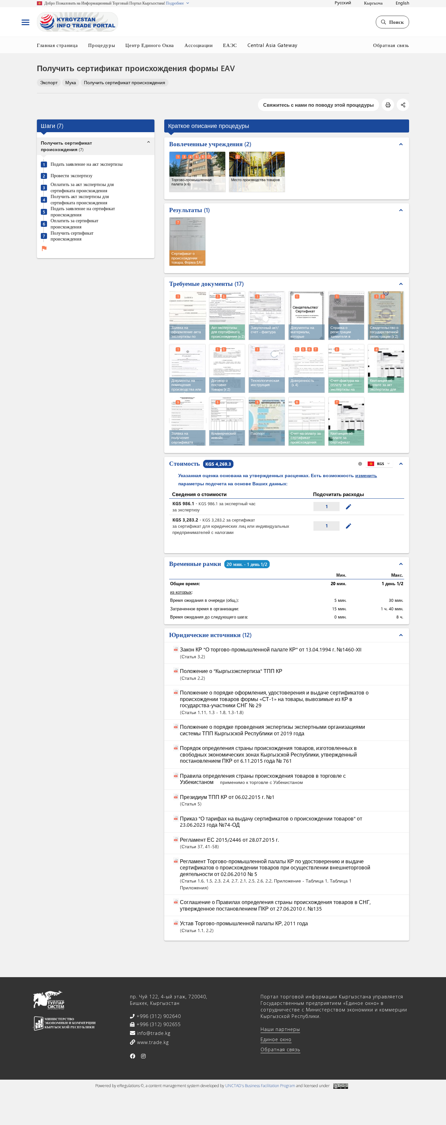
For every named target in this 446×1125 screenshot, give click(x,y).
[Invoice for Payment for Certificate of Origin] (306, 421)
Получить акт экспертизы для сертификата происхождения (80, 200)
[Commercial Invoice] (227, 421)
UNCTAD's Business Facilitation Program (260, 1085)
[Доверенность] (307, 368)
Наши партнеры (280, 1029)
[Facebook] (132, 1056)
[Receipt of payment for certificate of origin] (346, 421)
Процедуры (101, 45)
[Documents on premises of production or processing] (187, 368)
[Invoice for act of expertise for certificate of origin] (346, 368)
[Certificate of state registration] (386, 315)
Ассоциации (198, 45)
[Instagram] (143, 1056)
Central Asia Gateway (272, 45)
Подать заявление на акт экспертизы (86, 164)
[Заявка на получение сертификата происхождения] (187, 420)
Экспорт (48, 82)
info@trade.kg (152, 1033)
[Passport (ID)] (266, 421)
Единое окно (276, 1039)
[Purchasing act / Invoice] (266, 315)
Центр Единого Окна (149, 45)
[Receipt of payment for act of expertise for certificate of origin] (386, 368)
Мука (70, 82)
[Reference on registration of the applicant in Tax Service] (346, 315)
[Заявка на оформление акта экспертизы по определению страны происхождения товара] (187, 315)
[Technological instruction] (266, 368)
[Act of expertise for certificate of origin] (227, 315)
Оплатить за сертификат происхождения (74, 224)
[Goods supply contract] (227, 368)
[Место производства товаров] (257, 171)
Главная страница (57, 45)
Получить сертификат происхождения (124, 82)
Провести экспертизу (71, 176)
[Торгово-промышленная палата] (197, 171)
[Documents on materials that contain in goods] (306, 315)
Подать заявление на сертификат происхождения (83, 212)
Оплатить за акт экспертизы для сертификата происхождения (82, 188)
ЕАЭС (230, 45)
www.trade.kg (152, 1042)
